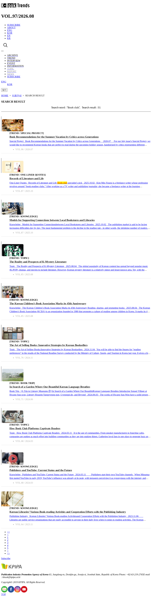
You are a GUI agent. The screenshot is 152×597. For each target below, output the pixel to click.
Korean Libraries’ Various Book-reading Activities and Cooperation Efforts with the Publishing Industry (68, 511)
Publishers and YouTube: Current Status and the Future (41, 470)
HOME (4, 95)
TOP (3, 594)
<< (8, 532)
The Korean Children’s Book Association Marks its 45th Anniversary (48, 303)
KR (9, 38)
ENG (9, 30)
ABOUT (11, 27)
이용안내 (17, 95)
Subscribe (5, 558)
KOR (9, 33)
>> (8, 553)
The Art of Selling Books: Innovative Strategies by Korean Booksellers (49, 345)
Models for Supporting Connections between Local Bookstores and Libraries (52, 220)
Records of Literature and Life (27, 178)
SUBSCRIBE (13, 25)
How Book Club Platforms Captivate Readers (35, 428)
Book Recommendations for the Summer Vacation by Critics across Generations (54, 136)
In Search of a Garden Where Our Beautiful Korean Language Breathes (50, 386)
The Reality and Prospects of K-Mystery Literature (38, 261)
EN (8, 35)
